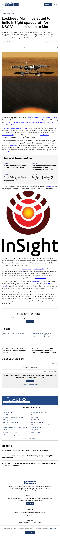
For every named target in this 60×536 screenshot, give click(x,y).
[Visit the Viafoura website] (54, 371)
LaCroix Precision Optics (9, 435)
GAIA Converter (7, 430)
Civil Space (13, 145)
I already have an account (30, 384)
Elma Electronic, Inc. (8, 425)
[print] (57, 47)
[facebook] (24, 47)
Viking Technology (36, 430)
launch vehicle (44, 135)
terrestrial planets (8, 135)
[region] (30, 367)
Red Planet (50, 186)
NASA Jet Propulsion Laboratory (13, 128)
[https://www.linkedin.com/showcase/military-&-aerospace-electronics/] (30, 515)
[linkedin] (27, 47)
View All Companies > (30, 439)
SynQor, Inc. (35, 427)
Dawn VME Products (8, 415)
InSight (11, 124)
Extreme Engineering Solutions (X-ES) (13, 427)
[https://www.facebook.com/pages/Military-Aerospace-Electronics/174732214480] (27, 515)
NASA (44, 120)
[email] (35, 47)
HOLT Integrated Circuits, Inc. (11, 432)
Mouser (33, 417)
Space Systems (52, 118)
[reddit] (33, 47)
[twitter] (30, 47)
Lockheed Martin (32, 118)
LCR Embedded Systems (38, 412)
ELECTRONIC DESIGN (35, 522)
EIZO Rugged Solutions (9, 422)
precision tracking (40, 278)
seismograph (26, 269)
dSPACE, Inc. (6, 420)
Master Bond (35, 415)
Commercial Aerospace (8, 13)
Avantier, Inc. (6, 412)
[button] (3, 4)
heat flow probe (39, 269)
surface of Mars (7, 152)
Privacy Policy (52, 528)
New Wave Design (36, 420)
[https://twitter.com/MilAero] (32, 515)
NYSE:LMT (42, 118)
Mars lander (36, 281)
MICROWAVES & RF (24, 522)
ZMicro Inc (34, 432)
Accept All (30, 532)
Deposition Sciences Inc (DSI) (11, 417)
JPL (25, 128)
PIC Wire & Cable (36, 422)
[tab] (6, 363)
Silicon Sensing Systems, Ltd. (40, 425)
